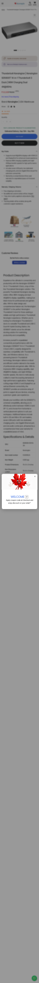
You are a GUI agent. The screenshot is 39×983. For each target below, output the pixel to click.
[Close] (34, 476)
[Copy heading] (26, 496)
